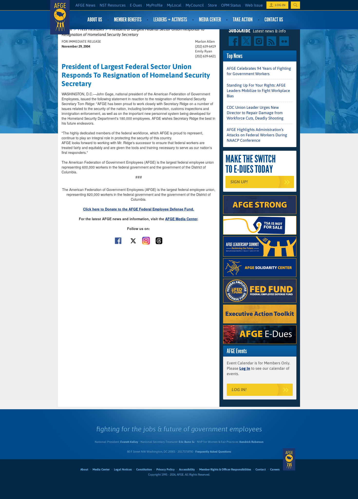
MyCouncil (195, 5)
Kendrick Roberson (251, 442)
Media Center (210, 19)
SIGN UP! (239, 181)
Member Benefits (127, 19)
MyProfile (154, 5)
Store (212, 5)
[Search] (295, 5)
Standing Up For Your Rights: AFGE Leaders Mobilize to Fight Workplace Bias (258, 90)
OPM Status (231, 5)
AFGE (289, 459)
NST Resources (113, 5)
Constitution (144, 469)
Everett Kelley (129, 442)
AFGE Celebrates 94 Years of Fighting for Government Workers (259, 71)
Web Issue (254, 5)
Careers (275, 469)
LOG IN (280, 5)
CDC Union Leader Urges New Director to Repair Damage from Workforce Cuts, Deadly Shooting (255, 112)
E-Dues (136, 5)
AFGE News (85, 5)
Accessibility (187, 469)
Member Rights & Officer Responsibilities (225, 469)
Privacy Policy (165, 469)
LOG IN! (239, 389)
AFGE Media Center (181, 218)
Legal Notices (123, 469)
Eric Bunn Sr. (187, 442)
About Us (94, 19)
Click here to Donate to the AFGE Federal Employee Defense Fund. (138, 209)
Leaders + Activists (170, 19)
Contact (260, 469)
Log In (244, 368)
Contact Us (273, 19)
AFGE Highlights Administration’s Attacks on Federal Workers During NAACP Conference (257, 134)
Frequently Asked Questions (213, 451)
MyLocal (174, 5)
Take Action (243, 19)
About (84, 469)
